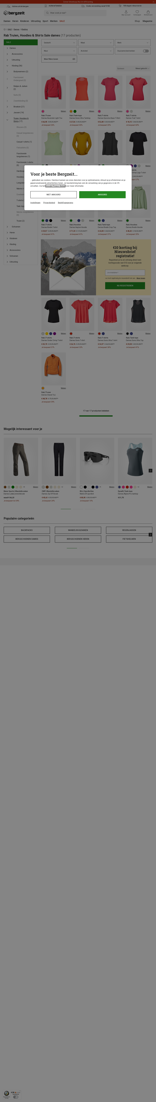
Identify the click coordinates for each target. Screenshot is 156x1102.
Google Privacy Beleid (55, 186)
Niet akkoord (54, 194)
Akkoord (102, 194)
